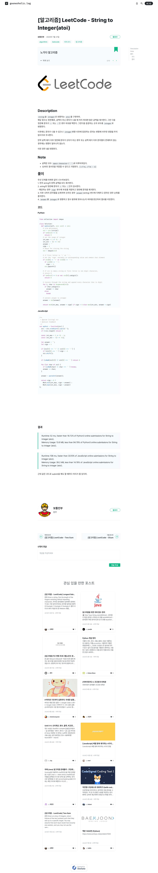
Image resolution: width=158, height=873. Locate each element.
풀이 (131, 54)
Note (132, 51)
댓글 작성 (114, 565)
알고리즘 (79, 42)
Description (134, 48)
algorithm (43, 42)
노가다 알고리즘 (49, 52)
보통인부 (41, 37)
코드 (133, 56)
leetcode (55, 42)
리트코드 (67, 42)
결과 (133, 59)
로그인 (148, 3)
